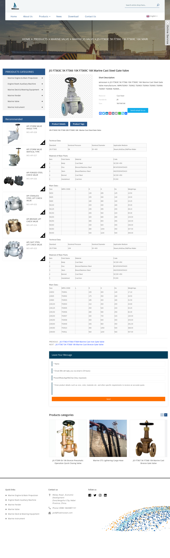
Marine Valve (60, 39)
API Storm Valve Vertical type (34, 150)
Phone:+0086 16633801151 (64, 508)
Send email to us (137, 110)
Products (41, 39)
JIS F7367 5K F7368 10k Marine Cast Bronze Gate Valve (79, 344)
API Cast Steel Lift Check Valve (34, 243)
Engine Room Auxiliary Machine (22, 84)
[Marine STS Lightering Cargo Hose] (108, 438)
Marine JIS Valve (83, 39)
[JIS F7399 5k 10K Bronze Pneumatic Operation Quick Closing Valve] (67, 438)
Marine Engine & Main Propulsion (23, 78)
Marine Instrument (16, 107)
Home (26, 39)
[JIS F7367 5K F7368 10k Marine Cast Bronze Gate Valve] (148, 438)
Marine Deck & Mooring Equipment (23, 89)
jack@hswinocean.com (62, 512)
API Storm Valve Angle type (34, 127)
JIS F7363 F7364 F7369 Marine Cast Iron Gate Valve (82, 341)
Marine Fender (14, 95)
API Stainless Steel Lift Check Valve (34, 198)
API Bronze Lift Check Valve (33, 220)
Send (108, 399)
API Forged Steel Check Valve (34, 173)
